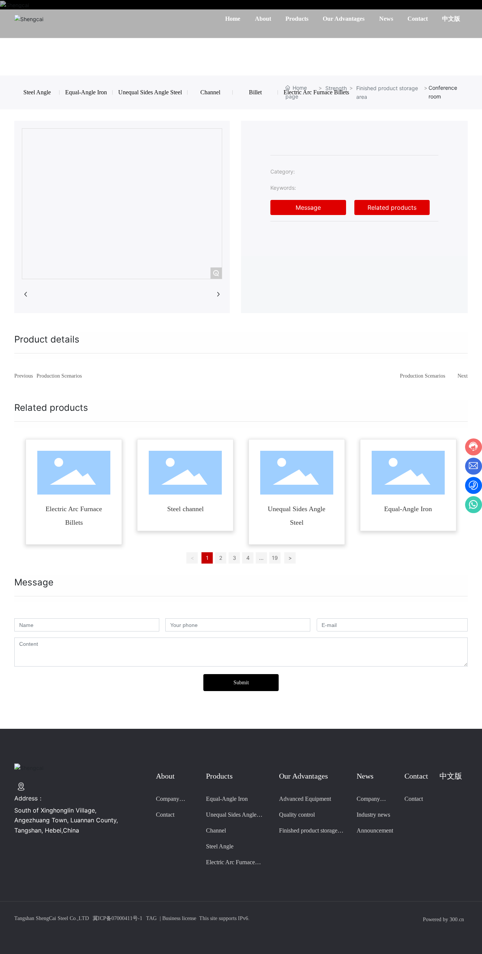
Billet (255, 92)
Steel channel (185, 509)
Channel (210, 92)
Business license (179, 918)
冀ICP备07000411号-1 (117, 918)
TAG (151, 918)
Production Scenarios (59, 376)
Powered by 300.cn (443, 919)
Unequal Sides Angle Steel (150, 92)
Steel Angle (37, 92)
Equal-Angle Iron (86, 92)
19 (275, 558)
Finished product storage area (387, 92)
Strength (336, 88)
